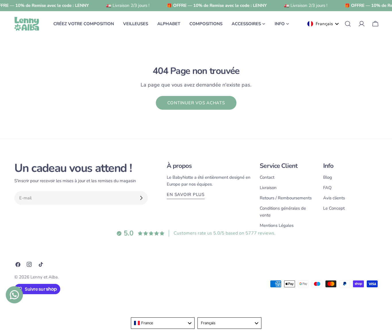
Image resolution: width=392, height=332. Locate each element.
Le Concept (334, 208)
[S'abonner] (141, 198)
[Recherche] (348, 24)
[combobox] (163, 323)
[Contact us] (14, 294)
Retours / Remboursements (286, 198)
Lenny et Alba (44, 277)
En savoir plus (186, 194)
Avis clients (334, 198)
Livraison (268, 187)
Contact (267, 177)
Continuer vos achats (196, 103)
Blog (327, 177)
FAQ (327, 187)
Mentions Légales (277, 225)
